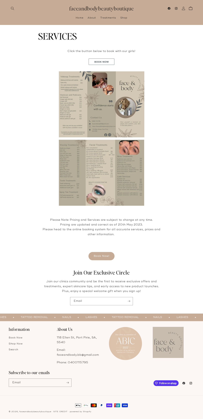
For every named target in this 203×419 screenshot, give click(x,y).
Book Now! (101, 256)
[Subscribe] (129, 301)
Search (13, 349)
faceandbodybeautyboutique (35, 411)
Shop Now (16, 343)
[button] (12, 8)
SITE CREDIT (60, 411)
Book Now (15, 337)
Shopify (87, 411)
